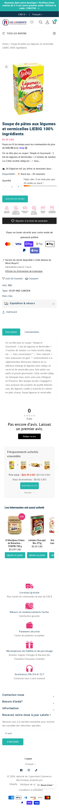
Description (11, 332)
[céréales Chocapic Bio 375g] (37, 525)
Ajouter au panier (15, 555)
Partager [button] (11, 312)
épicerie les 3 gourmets (28, 776)
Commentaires (32, 332)
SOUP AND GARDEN (19, 290)
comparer (33, 278)
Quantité (6, 180)
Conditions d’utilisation (31, 790)
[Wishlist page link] (31, 22)
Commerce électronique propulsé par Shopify (31, 780)
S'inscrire (13, 742)
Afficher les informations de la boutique (24, 271)
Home (5, 44)
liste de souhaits (14, 278)
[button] (40, 22)
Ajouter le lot (29, 485)
